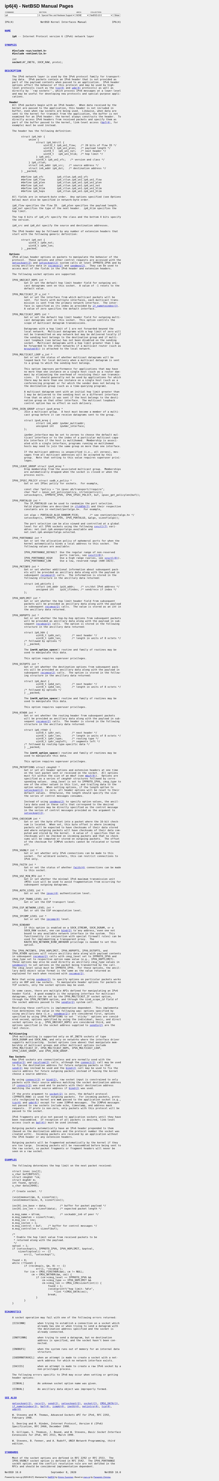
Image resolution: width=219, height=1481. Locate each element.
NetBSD (51, 1477)
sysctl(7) (101, 526)
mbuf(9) (90, 775)
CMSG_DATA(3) (109, 1403)
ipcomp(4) (53, 919)
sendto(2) (68, 1002)
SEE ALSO (11, 1397)
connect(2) (88, 1062)
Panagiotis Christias (102, 1477)
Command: (10, 12)
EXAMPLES (11, 1159)
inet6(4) (73, 1406)
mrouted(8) (31, 348)
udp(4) (76, 87)
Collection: (96, 12)
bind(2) (66, 930)
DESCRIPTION (13, 70)
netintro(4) (90, 1406)
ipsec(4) (52, 893)
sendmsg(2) (77, 265)
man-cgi (86, 1477)
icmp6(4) (58, 1406)
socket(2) (56, 1093)
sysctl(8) (95, 555)
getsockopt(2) (22, 262)
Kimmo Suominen (65, 1477)
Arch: (80, 12)
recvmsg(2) (55, 265)
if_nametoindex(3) (105, 305)
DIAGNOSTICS (13, 1311)
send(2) (17, 1068)
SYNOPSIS (11, 44)
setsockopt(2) (48, 262)
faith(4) (79, 867)
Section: (43, 12)
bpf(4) (106, 122)
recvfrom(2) (41, 1062)
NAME (8, 30)
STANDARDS (11, 1452)
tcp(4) (59, 87)
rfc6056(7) (82, 506)
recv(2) (40, 1403)
